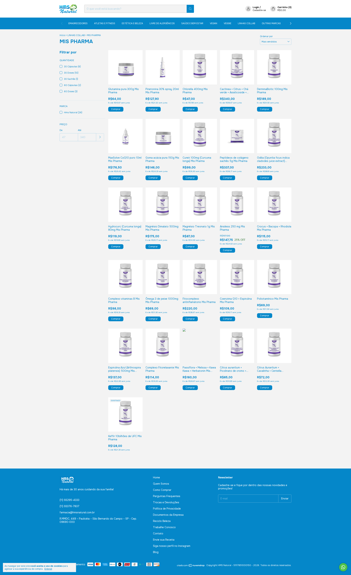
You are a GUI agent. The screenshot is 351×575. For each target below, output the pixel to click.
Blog (155, 552)
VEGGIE (227, 23)
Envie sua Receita (163, 539)
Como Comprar (162, 490)
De (61, 130)
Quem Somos (161, 483)
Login (256, 7)
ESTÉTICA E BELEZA (132, 23)
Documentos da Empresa (168, 514)
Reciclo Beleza (162, 521)
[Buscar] (190, 9)
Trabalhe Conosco (164, 527)
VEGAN (213, 23)
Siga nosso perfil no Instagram (171, 546)
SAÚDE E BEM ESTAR (192, 23)
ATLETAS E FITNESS (104, 23)
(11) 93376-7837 (69, 506)
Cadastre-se (259, 10)
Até (79, 130)
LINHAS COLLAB (246, 23)
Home (156, 477)
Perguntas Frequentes (166, 496)
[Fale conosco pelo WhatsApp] (343, 567)
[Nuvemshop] (191, 566)
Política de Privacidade (167, 508)
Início (62, 35)
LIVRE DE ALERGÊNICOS (162, 23)
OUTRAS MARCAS (271, 23)
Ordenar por (266, 36)
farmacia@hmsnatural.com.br (77, 512)
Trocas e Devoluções (166, 502)
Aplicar (100, 137)
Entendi (48, 569)
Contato (158, 533)
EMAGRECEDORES (78, 23)
